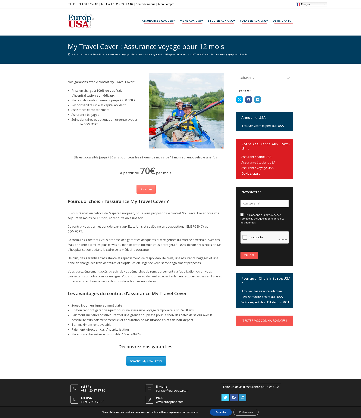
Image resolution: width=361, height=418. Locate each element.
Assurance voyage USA (257, 168)
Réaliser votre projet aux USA (262, 297)
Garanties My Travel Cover (146, 361)
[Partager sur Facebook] (248, 99)
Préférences (246, 412)
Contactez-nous (145, 4)
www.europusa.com (170, 402)
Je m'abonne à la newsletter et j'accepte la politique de (262, 218)
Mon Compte (166, 4)
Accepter (221, 412)
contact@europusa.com (172, 390)
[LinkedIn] (242, 397)
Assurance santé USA (256, 157)
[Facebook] (234, 397)
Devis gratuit (250, 173)
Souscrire (146, 189)
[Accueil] (69, 54)
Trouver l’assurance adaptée (261, 291)
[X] (225, 397)
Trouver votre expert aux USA (262, 126)
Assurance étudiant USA (258, 162)
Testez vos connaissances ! (264, 321)
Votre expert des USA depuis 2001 (265, 302)
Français (305, 4)
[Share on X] (239, 99)
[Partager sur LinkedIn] (257, 99)
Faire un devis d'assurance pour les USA (251, 387)
